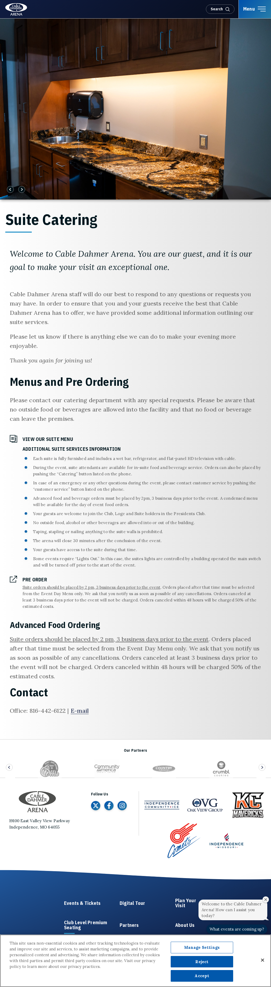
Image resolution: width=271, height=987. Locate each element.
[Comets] (183, 840)
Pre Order (34, 580)
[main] (135, 379)
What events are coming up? (237, 929)
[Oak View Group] (205, 805)
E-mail (80, 710)
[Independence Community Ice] (161, 805)
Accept (202, 975)
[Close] (262, 960)
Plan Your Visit (185, 903)
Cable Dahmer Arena (17, 9)
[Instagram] (122, 805)
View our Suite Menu (47, 439)
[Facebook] (109, 805)
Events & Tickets (82, 903)
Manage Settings (202, 947)
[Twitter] (95, 805)
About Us (185, 925)
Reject (201, 961)
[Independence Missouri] (226, 840)
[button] (7, 25)
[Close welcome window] (266, 899)
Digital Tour (132, 903)
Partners (129, 925)
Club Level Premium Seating (85, 925)
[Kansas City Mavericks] (248, 805)
